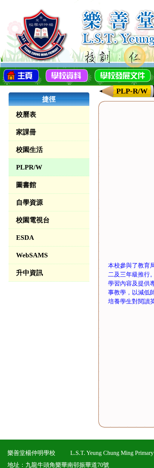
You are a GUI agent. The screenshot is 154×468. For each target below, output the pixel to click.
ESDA (25, 237)
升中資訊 (29, 272)
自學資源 (29, 202)
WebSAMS (32, 255)
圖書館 (26, 185)
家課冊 (26, 132)
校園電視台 (33, 220)
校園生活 (29, 149)
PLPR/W (29, 167)
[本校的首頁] (21, 75)
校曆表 (26, 114)
